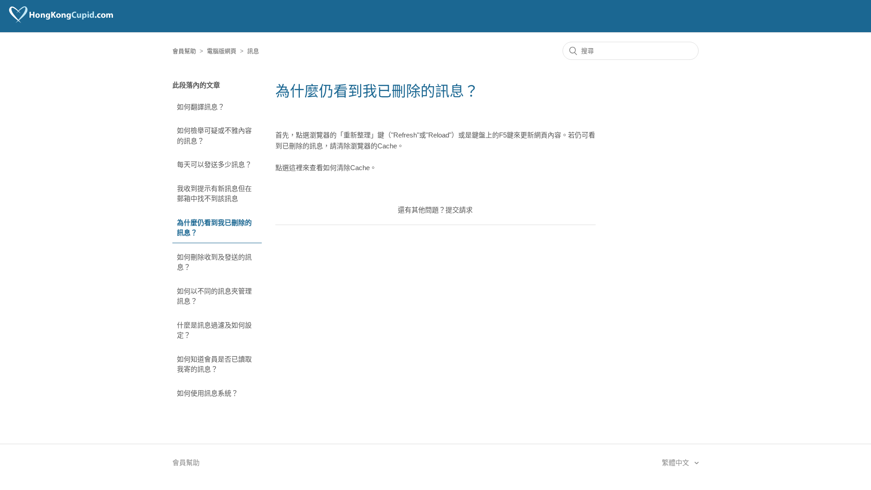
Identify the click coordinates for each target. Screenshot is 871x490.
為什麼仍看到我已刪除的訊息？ (214, 228)
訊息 (253, 51)
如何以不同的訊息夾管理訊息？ (214, 296)
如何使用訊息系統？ (207, 393)
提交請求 (459, 210)
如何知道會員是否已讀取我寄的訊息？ (214, 364)
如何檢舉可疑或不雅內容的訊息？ (214, 136)
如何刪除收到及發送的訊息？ (214, 262)
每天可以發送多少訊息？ (214, 164)
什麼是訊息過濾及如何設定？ (214, 330)
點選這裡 (289, 168)
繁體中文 (676, 462)
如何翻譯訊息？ (201, 107)
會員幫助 (184, 51)
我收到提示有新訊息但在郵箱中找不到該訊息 (214, 194)
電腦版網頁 (221, 51)
